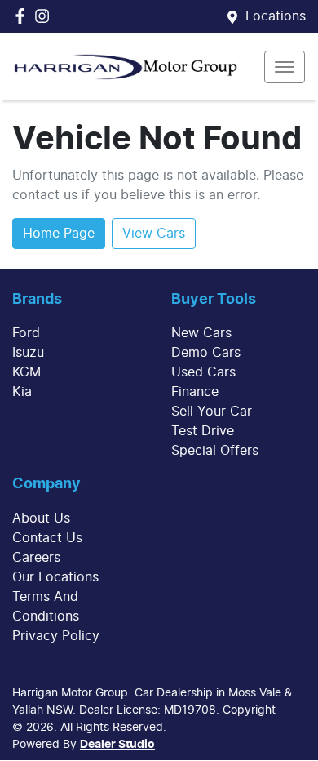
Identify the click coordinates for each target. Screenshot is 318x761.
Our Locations (55, 577)
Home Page (59, 233)
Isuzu (28, 352)
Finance (195, 391)
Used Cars (203, 372)
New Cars (201, 333)
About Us (41, 518)
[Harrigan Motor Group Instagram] (45, 16)
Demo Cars (206, 352)
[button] (284, 67)
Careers (36, 557)
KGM (26, 372)
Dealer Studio (117, 744)
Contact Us (47, 538)
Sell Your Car (211, 411)
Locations (275, 16)
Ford (26, 333)
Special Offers (214, 450)
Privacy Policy (55, 636)
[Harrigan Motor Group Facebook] (23, 16)
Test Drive (202, 431)
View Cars (153, 233)
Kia (22, 391)
